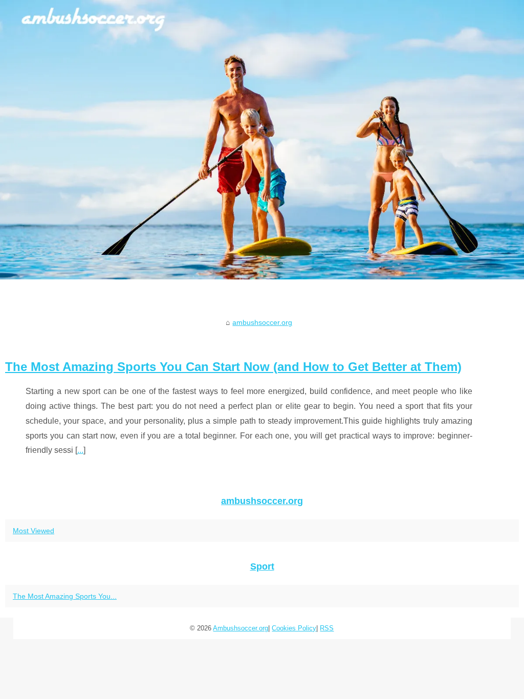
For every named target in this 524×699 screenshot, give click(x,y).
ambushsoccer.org (262, 322)
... (80, 450)
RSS (327, 628)
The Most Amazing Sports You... (65, 596)
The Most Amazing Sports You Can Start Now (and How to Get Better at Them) (233, 367)
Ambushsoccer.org (240, 628)
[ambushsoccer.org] (262, 139)
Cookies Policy (294, 628)
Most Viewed (33, 531)
